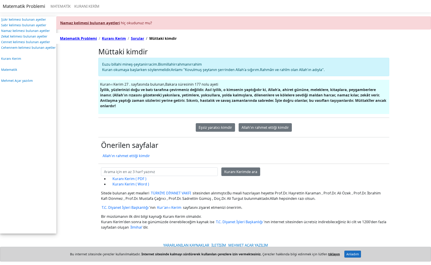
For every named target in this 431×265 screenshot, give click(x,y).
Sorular (137, 38)
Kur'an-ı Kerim (169, 207)
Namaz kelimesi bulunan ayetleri (90, 22)
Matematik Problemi (24, 6)
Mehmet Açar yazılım (17, 80)
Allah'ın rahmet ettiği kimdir (265, 127)
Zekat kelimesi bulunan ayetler (24, 36)
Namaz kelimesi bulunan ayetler (25, 31)
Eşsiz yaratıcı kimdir (215, 127)
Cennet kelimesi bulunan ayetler (25, 42)
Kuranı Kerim (11, 58)
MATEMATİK (61, 6)
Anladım (352, 254)
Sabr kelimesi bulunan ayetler (23, 25)
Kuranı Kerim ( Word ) (130, 184)
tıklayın (334, 254)
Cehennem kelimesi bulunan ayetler (28, 47)
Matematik (9, 69)
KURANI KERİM (86, 6)
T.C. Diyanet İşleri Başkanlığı (125, 207)
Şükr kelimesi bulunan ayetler (23, 19)
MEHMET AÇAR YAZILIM (248, 245)
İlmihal (136, 227)
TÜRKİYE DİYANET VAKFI (171, 193)
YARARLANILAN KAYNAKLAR (186, 245)
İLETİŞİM (218, 245)
